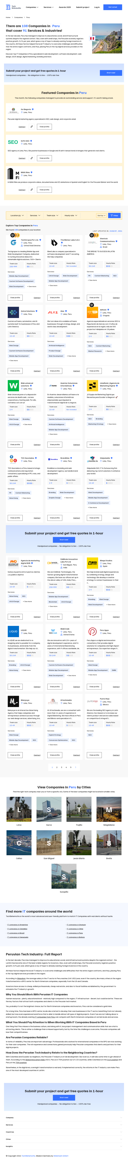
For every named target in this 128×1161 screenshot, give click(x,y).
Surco (49, 824)
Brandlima (66, 458)
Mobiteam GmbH (61, 1156)
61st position (112, 1059)
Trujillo (79, 824)
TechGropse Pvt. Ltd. (31, 240)
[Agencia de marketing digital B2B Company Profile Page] (13, 563)
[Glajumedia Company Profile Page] (92, 459)
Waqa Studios (106, 560)
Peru (30, 112)
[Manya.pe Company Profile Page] (13, 701)
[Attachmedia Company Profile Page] (53, 701)
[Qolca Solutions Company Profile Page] (13, 312)
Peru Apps (104, 630)
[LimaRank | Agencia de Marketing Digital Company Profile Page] (92, 385)
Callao (19, 858)
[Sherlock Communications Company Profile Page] (92, 242)
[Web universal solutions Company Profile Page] (13, 385)
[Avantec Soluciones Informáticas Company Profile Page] (53, 385)
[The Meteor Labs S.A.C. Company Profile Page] (53, 242)
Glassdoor (21, 978)
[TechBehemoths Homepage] (13, 7)
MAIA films (26, 172)
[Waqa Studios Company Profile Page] (92, 563)
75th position (21, 1062)
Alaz (63, 311)
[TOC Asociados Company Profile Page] (13, 459)
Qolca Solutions (29, 311)
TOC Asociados (29, 458)
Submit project (82, 7)
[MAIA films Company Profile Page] (13, 173)
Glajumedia (106, 458)
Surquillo (64, 891)
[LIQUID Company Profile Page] (13, 631)
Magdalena (109, 824)
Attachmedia (66, 700)
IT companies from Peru (45, 1017)
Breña (109, 858)
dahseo (104, 310)
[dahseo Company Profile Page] (92, 312)
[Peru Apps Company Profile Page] (92, 631)
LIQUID (24, 630)
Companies (31, 7)
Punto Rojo (105, 699)
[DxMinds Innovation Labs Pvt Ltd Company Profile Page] (53, 563)
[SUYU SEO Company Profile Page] (13, 142)
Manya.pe (25, 700)
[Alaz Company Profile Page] (53, 312)
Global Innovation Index (35, 1059)
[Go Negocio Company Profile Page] (13, 110)
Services (47, 7)
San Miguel (67, 565)
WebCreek (64, 629)
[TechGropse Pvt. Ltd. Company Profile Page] (13, 242)
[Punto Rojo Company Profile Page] (92, 701)
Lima (25, 112)
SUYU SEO (26, 141)
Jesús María (79, 858)
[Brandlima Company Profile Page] (53, 459)
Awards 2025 (65, 7)
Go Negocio (27, 109)
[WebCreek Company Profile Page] (53, 631)
